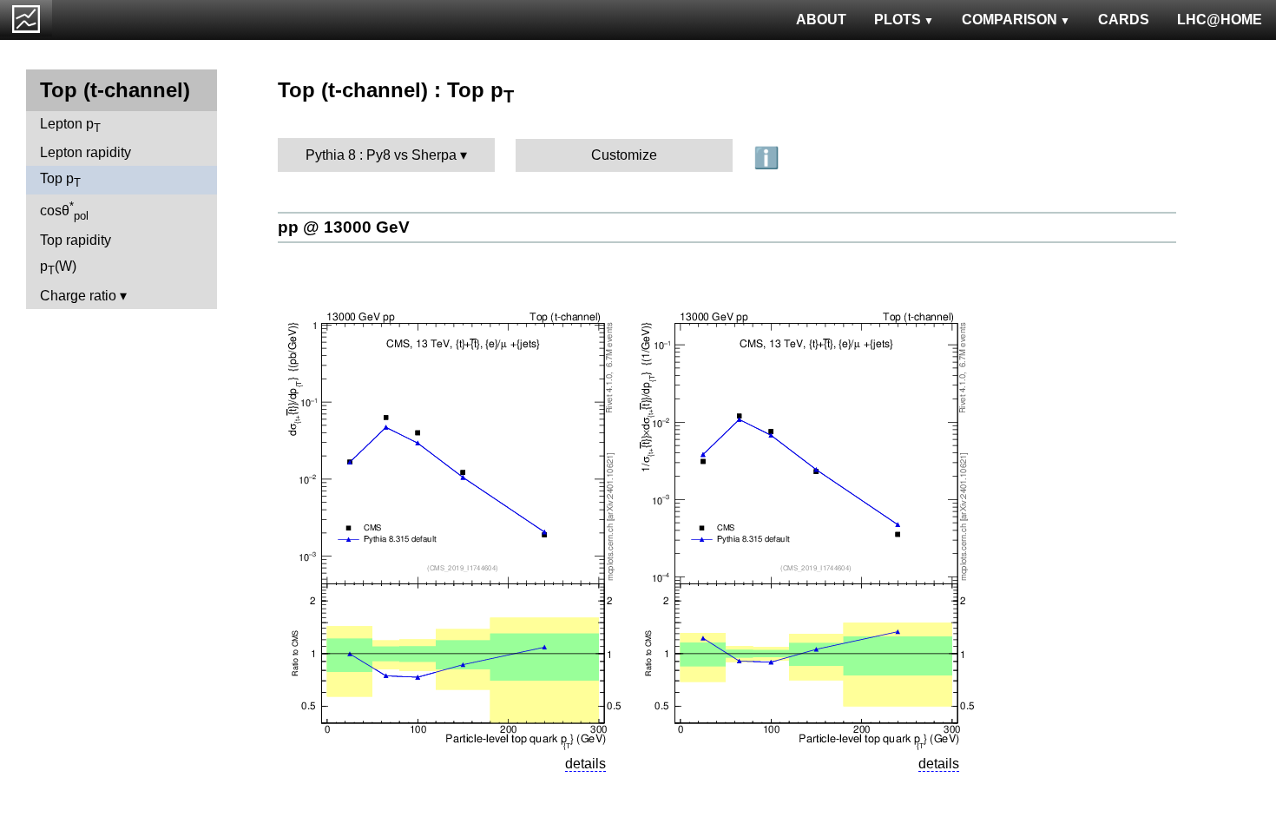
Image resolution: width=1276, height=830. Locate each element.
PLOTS (897, 19)
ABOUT (821, 19)
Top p (60, 180)
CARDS (1123, 19)
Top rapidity (75, 240)
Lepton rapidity (85, 152)
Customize (624, 155)
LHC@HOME (1219, 19)
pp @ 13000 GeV (344, 227)
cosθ (64, 211)
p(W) (58, 268)
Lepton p (70, 125)
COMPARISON (1009, 19)
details (585, 763)
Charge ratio (78, 295)
